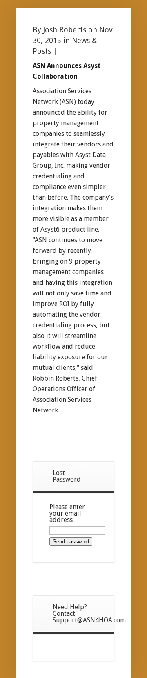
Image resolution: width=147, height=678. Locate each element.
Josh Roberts (64, 29)
